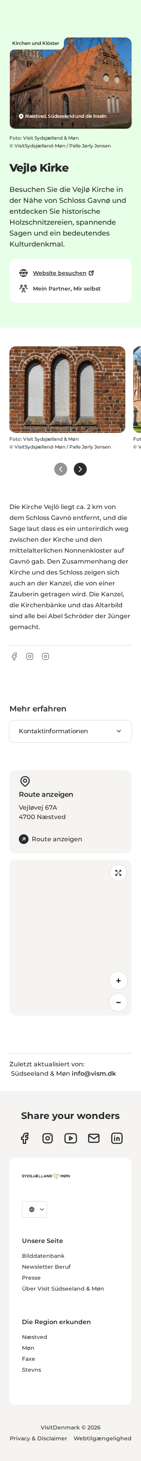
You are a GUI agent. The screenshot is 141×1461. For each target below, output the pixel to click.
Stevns (31, 1369)
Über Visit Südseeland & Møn (63, 1288)
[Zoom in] (118, 980)
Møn (28, 1347)
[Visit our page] (47, 1138)
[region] (70, 938)
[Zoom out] (118, 1002)
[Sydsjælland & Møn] (46, 1176)
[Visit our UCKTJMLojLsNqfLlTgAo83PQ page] (71, 1138)
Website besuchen (60, 273)
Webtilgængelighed (103, 1438)
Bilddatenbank (43, 1255)
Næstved (34, 1336)
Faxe (28, 1358)
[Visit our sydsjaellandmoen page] (24, 1138)
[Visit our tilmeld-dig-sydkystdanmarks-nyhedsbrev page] (94, 1138)
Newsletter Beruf (46, 1266)
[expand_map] (118, 872)
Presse (31, 1277)
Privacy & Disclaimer (38, 1438)
